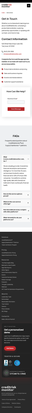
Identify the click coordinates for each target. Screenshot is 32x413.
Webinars (4, 287)
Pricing (4, 250)
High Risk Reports (6, 267)
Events (3, 275)
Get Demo (10, 348)
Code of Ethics (6, 403)
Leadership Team (6, 297)
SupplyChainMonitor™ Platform (10, 242)
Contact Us (5, 316)
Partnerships (5, 299)
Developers (17, 407)
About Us (5, 294)
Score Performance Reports (9, 272)
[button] (16, 159)
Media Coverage (6, 279)
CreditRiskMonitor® (7, 240)
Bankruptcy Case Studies (8, 265)
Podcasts (4, 282)
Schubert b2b (11, 395)
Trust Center (5, 304)
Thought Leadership (7, 284)
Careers (4, 306)
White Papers (5, 270)
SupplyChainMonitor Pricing (9, 255)
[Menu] (28, 5)
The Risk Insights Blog (8, 263)
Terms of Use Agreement (9, 399)
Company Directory (7, 407)
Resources (5, 260)
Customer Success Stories (9, 277)
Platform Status (16, 403)
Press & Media (5, 309)
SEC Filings (4, 311)
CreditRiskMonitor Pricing (9, 253)
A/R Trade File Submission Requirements (13, 289)
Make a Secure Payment (8, 319)
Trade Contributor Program (9, 245)
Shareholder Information (8, 301)
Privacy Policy (21, 399)
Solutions (5, 237)
